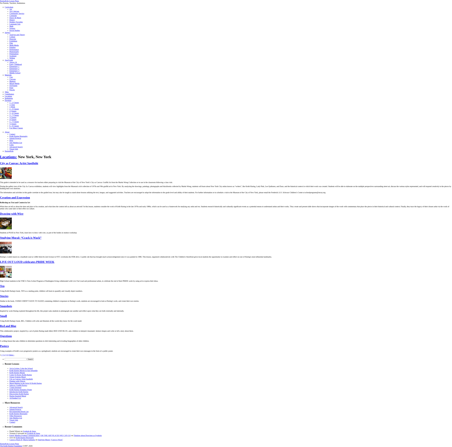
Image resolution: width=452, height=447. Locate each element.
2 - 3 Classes (14, 109)
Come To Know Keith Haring (20, 375)
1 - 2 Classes (14, 103)
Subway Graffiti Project (18, 385)
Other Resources (15, 416)
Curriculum (9, 7)
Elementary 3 (14, 71)
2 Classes (12, 111)
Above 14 (13, 62)
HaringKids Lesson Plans (9, 1)
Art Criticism (14, 11)
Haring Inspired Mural (17, 396)
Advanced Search (16, 147)
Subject (7, 33)
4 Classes (12, 120)
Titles (7, 92)
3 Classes (12, 117)
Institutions (9, 98)
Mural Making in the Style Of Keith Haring (25, 383)
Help (11, 141)
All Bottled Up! (15, 398)
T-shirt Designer (15, 388)
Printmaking (13, 54)
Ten (2, 286)
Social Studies (14, 30)
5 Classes (12, 124)
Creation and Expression (15, 197)
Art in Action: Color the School (21, 368)
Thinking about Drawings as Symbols (88, 436)
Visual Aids (13, 149)
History (12, 20)
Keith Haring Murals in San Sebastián (23, 371)
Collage (12, 37)
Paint (11, 88)
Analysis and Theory (17, 35)
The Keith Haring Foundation (11, 446)
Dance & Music (15, 18)
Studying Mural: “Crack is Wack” (20, 237)
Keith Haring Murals (17, 373)
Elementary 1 (14, 67)
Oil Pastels (13, 86)
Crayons (12, 79)
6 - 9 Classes (14, 126)
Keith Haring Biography (18, 136)
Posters (4, 346)
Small (3, 315)
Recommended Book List (18, 412)
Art (10, 9)
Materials (8, 75)
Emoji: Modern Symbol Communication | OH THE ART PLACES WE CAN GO (40, 436)
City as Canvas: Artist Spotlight (19, 163)
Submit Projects (15, 138)
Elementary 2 (14, 69)
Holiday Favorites (16, 22)
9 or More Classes (16, 128)
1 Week (12, 107)
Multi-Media (14, 45)
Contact (12, 134)
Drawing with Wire (11, 213)
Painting (12, 47)
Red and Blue (8, 326)
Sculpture (12, 56)
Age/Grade (9, 60)
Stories (4, 296)
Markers (12, 81)
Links (11, 145)
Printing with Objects (17, 381)
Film (11, 43)
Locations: (8, 157)
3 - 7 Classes (14, 115)
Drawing (12, 39)
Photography (14, 52)
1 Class (12, 105)
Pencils (12, 90)
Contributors (9, 94)
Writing (12, 58)
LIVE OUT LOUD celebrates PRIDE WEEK (27, 261)
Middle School (14, 73)
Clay (11, 77)
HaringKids (9, 151)
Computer (13, 16)
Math (11, 26)
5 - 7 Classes (14, 122)
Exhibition (13, 41)
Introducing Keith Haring (18, 392)
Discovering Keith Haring (19, 394)
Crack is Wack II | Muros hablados (22, 440)
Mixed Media (14, 83)
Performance (14, 50)
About (7, 132)
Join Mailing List (15, 143)
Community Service (16, 13)
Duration (8, 100)
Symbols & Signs (29, 431)
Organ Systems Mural (17, 377)
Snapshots (6, 306)
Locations (8, 96)
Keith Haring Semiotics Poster (20, 390)
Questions (6, 336)
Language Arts (14, 24)
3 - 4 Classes (14, 113)
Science (12, 28)
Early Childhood (15, 64)
